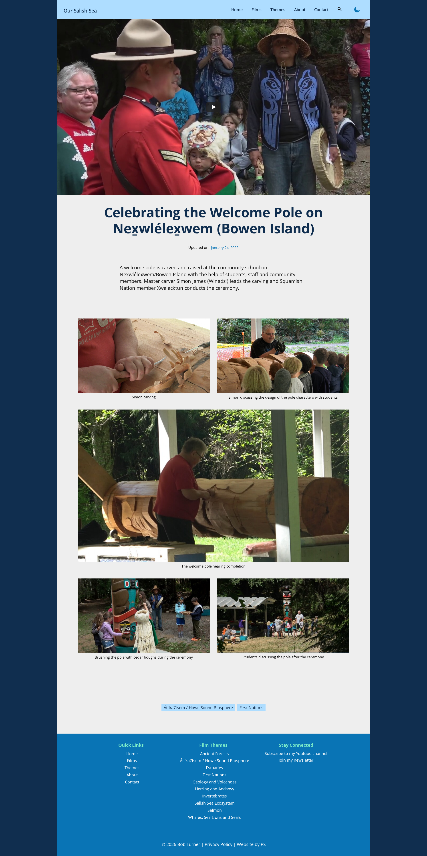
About (299, 9)
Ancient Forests (214, 753)
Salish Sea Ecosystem (215, 803)
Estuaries (214, 767)
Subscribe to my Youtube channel (296, 753)
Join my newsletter (296, 760)
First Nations (251, 707)
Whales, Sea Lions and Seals (214, 817)
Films (257, 9)
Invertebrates (214, 796)
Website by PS (251, 844)
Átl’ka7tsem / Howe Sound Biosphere (198, 707)
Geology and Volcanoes (215, 782)
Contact (321, 9)
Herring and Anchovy (214, 788)
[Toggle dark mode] (357, 9)
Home (237, 9)
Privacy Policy (218, 844)
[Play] (213, 107)
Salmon (214, 810)
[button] (339, 9)
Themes (277, 9)
